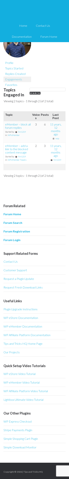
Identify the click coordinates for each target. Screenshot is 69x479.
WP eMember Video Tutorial (21, 382)
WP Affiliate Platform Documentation (26, 335)
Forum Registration (16, 231)
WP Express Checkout (17, 421)
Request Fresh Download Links (23, 287)
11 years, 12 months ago (55, 129)
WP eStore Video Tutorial (19, 374)
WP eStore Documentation (20, 317)
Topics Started (14, 68)
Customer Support (15, 270)
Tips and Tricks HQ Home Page (23, 343)
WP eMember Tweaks (17, 160)
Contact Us (10, 261)
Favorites (11, 84)
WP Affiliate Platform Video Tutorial (25, 391)
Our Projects (11, 352)
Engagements (13, 79)
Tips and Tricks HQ (33, 471)
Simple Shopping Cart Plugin (20, 438)
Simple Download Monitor (19, 447)
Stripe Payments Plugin (17, 430)
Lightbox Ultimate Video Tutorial (23, 399)
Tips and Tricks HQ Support (34, 11)
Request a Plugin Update (18, 278)
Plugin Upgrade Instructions (20, 309)
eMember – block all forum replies (18, 126)
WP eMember (14, 135)
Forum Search (12, 222)
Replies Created (15, 73)
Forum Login (11, 240)
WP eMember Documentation (22, 326)
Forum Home (12, 214)
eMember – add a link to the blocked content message (16, 149)
